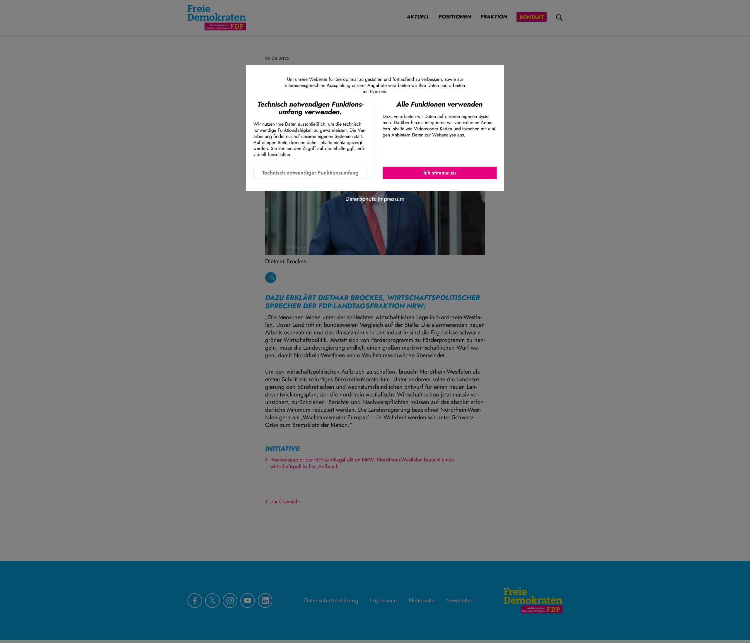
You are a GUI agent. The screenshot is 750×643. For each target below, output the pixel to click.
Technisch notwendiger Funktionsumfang (310, 173)
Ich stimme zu (439, 173)
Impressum (391, 199)
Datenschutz (360, 199)
